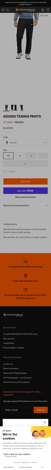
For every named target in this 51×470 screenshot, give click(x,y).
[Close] (45, 422)
